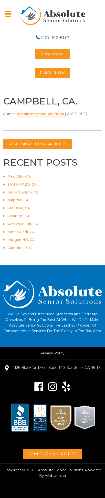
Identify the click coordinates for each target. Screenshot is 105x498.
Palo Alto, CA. (19, 176)
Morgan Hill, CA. (21, 240)
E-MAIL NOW (52, 73)
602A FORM (52, 54)
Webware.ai (55, 475)
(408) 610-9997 (55, 38)
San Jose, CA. (19, 208)
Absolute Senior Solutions (60, 470)
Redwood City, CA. (23, 224)
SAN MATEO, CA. (22, 184)
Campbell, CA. (20, 248)
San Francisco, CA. (23, 192)
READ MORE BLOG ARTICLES (37, 144)
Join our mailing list (52, 454)
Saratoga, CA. (19, 216)
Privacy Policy (52, 353)
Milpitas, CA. (18, 200)
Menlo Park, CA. (21, 232)
